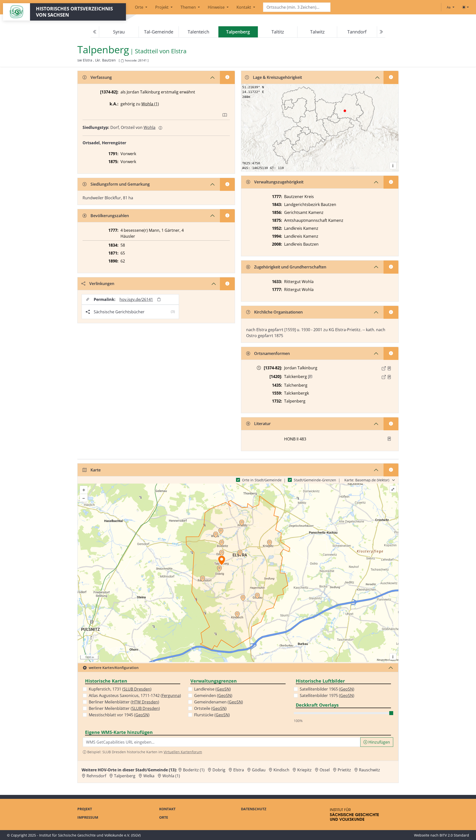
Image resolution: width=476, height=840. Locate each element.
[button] (389, 368)
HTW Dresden (145, 702)
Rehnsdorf (96, 776)
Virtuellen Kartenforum (183, 752)
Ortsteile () (210, 708)
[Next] (381, 32)
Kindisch (281, 770)
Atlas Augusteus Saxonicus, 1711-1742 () (135, 695)
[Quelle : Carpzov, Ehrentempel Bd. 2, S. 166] (389, 377)
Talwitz (317, 32)
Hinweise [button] (217, 7)
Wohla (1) (150, 104)
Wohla (149, 127)
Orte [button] (139, 7)
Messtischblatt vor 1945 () (119, 715)
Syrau (119, 32)
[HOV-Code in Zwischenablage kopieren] (122, 61)
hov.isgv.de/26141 (136, 299)
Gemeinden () (213, 695)
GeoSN (141, 715)
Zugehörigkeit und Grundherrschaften (290, 267)
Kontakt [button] (244, 7)
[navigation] (238, 32)
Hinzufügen (378, 742)
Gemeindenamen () (218, 702)
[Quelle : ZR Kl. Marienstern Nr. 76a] (389, 368)
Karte (95, 470)
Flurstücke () (212, 715)
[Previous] (95, 32)
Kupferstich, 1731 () (120, 689)
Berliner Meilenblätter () (124, 702)
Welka (148, 776)
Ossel (325, 770)
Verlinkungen (101, 283)
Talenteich (198, 32)
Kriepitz (304, 770)
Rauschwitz (369, 770)
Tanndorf (356, 32)
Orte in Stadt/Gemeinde (262, 480)
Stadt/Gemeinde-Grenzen (315, 480)
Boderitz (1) (194, 770)
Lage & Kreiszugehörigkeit (277, 77)
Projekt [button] (162, 7)
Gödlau (259, 770)
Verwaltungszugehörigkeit (278, 182)
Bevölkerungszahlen (109, 215)
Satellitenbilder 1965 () (327, 689)
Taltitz (277, 32)
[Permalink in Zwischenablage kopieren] (159, 299)
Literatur (262, 423)
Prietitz (344, 770)
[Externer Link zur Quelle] (384, 368)
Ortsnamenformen (272, 353)
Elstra (178, 51)
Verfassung (101, 77)
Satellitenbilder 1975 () (327, 695)
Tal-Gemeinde (158, 32)
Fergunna (171, 695)
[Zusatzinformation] (310, 377)
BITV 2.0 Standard (454, 835)
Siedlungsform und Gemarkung (120, 184)
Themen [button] (188, 7)
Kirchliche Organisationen (278, 312)
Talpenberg (124, 776)
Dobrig (218, 770)
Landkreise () (212, 689)
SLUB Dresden (136, 689)
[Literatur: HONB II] (389, 438)
